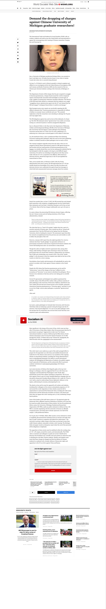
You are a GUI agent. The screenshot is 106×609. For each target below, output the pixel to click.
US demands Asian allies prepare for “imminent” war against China (64, 483)
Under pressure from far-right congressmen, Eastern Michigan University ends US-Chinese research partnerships (36, 483)
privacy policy (57, 465)
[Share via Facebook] (17, 39)
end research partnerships (50, 364)
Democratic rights (33, 499)
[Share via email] (17, 52)
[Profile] (88, 2)
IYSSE (55, 11)
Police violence (32, 512)
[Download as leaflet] (17, 55)
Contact (81, 1)
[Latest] (20, 8)
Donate (72, 11)
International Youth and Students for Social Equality (40, 30)
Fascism (37, 512)
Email (36, 454)
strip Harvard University (40, 358)
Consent (36, 459)
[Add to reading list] (17, 62)
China (58, 499)
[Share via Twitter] (17, 42)
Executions (26, 512)
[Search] (88, 8)
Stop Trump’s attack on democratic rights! (46, 499)
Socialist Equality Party (47, 11)
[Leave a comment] (17, 58)
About (85, 1)
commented (46, 339)
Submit (53, 470)
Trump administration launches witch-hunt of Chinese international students (51, 483)
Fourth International (36, 11)
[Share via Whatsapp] (17, 45)
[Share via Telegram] (17, 49)
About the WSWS (61, 11)
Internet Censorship (19, 512)
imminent (32, 372)
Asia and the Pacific (54, 502)
